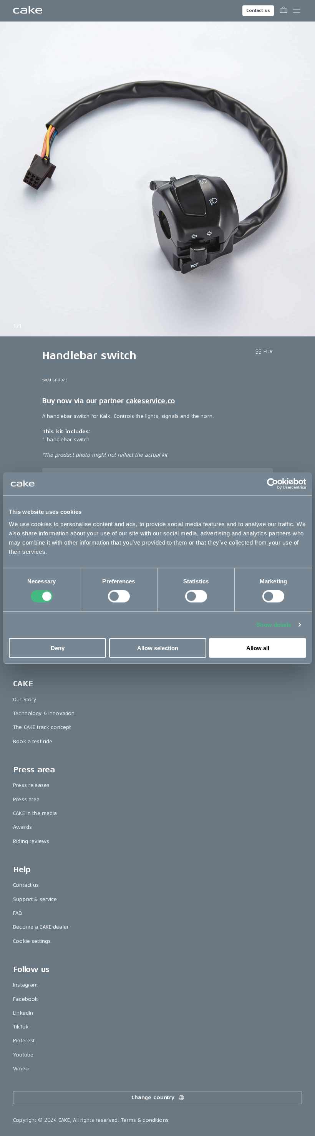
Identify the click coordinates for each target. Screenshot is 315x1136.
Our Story (24, 699)
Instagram (25, 985)
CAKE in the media (35, 813)
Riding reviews (31, 841)
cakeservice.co (150, 401)
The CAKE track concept (42, 727)
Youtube (23, 1055)
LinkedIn (23, 1013)
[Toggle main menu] (296, 10)
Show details (273, 624)
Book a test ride (32, 741)
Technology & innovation (44, 713)
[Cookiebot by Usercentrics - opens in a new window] (272, 484)
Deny (58, 647)
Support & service (35, 899)
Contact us (258, 10)
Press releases (31, 785)
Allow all (257, 647)
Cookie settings (32, 941)
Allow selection (157, 647)
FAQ (17, 913)
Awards (22, 827)
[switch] (119, 596)
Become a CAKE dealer (41, 927)
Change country (152, 1097)
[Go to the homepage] (27, 10)
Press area (26, 799)
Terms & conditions (145, 1120)
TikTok (20, 1027)
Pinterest (24, 1040)
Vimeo (21, 1068)
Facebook (25, 999)
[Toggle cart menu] (283, 10)
